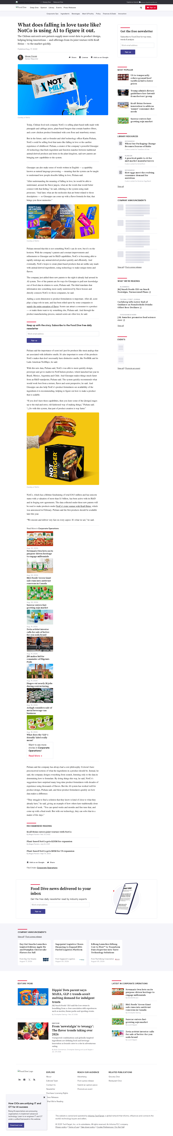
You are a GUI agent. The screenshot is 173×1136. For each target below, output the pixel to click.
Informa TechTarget (96, 1116)
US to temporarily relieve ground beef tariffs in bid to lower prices (142, 79)
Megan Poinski (31, 56)
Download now (16, 1125)
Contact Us (51, 1085)
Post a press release (133, 267)
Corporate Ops (52, 14)
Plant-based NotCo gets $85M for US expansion (50, 851)
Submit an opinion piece (87, 1085)
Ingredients (65, 14)
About (48, 1076)
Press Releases (70, 7)
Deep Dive (34, 7)
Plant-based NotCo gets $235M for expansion (49, 841)
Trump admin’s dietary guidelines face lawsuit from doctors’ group (143, 93)
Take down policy (88, 1127)
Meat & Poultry (88, 14)
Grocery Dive (47, 2)
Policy (98, 14)
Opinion (43, 7)
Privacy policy (61, 1127)
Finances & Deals (109, 14)
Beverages (76, 14)
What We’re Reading (54, 1101)
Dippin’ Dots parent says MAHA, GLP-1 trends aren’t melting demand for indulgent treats (73, 996)
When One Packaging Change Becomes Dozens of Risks (140, 145)
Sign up (153, 7)
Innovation (122, 14)
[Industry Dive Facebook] (24, 1079)
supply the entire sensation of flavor (42, 306)
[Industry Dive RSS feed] (34, 1079)
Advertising (81, 1076)
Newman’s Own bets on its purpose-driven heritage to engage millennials (140, 992)
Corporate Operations (47, 867)
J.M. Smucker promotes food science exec (137, 318)
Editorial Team (52, 1081)
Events (59, 7)
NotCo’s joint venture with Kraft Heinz (73, 506)
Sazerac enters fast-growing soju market (142, 120)
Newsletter (50, 1089)
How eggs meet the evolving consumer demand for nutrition (139, 175)
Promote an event (132, 368)
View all (121, 186)
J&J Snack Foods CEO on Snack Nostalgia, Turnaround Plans (133, 290)
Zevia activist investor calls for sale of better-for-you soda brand (140, 1034)
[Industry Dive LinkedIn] (19, 1079)
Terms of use (73, 1127)
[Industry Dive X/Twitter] (29, 1079)
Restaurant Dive (58, 2)
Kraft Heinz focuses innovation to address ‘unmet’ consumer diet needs (142, 107)
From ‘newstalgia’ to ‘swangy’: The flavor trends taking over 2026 (73, 1030)
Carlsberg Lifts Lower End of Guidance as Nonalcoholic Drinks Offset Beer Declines (135, 304)
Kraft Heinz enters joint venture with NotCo (49, 831)
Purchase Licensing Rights (57, 1093)
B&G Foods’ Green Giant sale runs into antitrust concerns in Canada (138, 1007)
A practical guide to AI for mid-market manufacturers (139, 159)
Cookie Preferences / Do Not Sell (110, 1127)
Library (51, 7)
